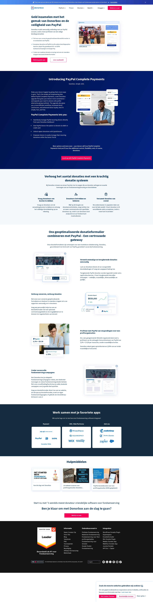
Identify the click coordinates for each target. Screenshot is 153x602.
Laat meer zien (126, 592)
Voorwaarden (68, 544)
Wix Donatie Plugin (109, 539)
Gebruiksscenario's (89, 528)
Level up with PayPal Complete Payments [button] (76, 158)
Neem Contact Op (70, 532)
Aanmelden (113, 2)
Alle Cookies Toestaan (107, 596)
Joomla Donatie (108, 546)
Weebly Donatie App (110, 541)
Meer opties (141, 596)
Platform (61, 8)
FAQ (65, 541)
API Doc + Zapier (108, 548)
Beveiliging (67, 548)
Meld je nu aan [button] (115, 8)
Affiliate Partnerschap (71, 551)
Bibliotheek (67, 553)
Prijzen (71, 8)
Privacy (66, 546)
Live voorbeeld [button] (58, 60)
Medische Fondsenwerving (91, 534)
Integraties (107, 528)
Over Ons (67, 534)
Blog (65, 537)
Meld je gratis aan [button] (39, 60)
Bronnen (80, 8)
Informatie (68, 528)
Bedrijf (90, 8)
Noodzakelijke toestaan (126, 596)
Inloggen (100, 8)
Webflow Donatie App (110, 544)
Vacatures (67, 539)
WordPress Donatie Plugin (111, 532)
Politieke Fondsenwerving (90, 532)
